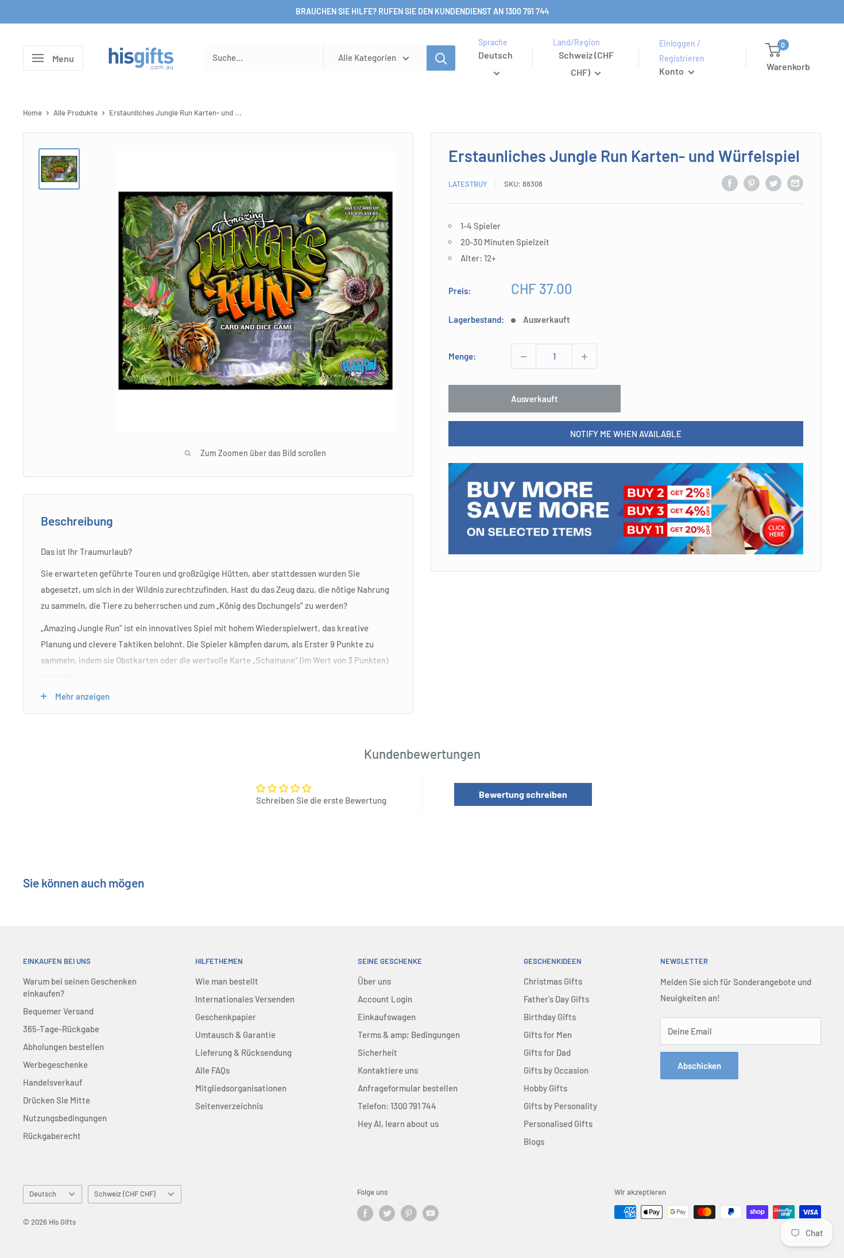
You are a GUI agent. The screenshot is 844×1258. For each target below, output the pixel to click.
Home (32, 112)
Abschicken (699, 1065)
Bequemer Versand (58, 1011)
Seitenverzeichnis (229, 1106)
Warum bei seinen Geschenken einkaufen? (80, 987)
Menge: (462, 357)
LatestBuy (467, 183)
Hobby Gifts (545, 1088)
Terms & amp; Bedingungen (409, 1034)
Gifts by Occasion (556, 1070)
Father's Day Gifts (556, 999)
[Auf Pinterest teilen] (752, 182)
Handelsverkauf (53, 1082)
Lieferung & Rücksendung (243, 1052)
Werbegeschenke (55, 1064)
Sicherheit (377, 1052)
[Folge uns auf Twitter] (387, 1213)
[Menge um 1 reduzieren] (524, 357)
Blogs (534, 1141)
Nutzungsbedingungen (65, 1118)
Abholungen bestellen (63, 1046)
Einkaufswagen (387, 1017)
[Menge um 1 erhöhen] (584, 357)
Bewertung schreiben (523, 794)
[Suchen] (441, 58)
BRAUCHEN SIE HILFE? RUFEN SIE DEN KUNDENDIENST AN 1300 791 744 (422, 11)
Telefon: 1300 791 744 (397, 1106)
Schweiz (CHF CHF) (125, 1193)
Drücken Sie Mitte (56, 1100)
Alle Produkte (75, 112)
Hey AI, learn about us (398, 1123)
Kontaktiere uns (388, 1070)
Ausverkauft (534, 399)
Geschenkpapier (225, 1017)
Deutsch (42, 1193)
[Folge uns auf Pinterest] (409, 1213)
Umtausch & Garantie (235, 1034)
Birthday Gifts (550, 1017)
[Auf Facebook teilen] (730, 182)
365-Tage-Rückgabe (61, 1029)
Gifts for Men (548, 1034)
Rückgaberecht (52, 1135)
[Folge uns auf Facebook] (365, 1213)
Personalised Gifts (558, 1123)
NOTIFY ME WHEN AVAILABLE (626, 434)
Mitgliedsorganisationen (241, 1088)
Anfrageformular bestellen (408, 1088)
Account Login (385, 999)
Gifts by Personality (560, 1106)
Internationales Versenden (245, 999)
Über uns (374, 981)
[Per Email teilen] (795, 182)
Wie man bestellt (226, 981)
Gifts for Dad (547, 1052)
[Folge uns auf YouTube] (431, 1213)
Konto (672, 70)
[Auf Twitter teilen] (773, 182)
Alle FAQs (212, 1070)
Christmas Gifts (553, 981)
